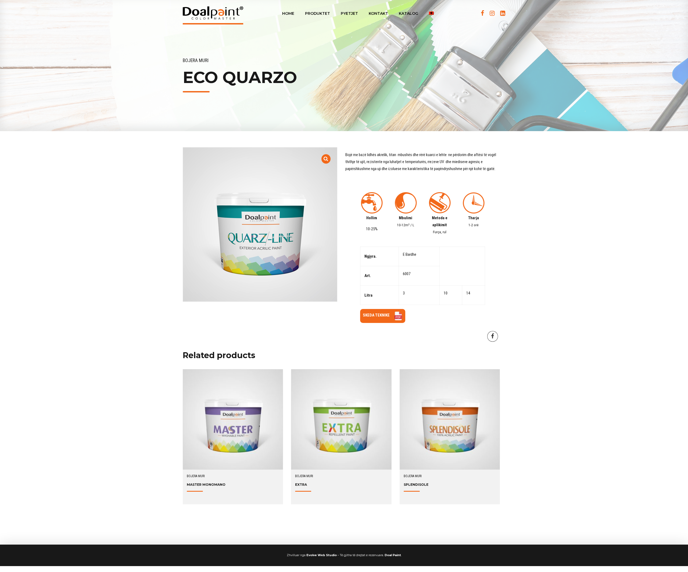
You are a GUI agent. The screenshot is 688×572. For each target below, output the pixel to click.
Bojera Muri (196, 60)
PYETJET (349, 13)
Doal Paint (393, 555)
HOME (288, 13)
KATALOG (408, 13)
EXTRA (301, 485)
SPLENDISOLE (416, 485)
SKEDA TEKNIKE (376, 315)
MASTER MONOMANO (206, 485)
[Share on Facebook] (492, 336)
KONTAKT (378, 13)
